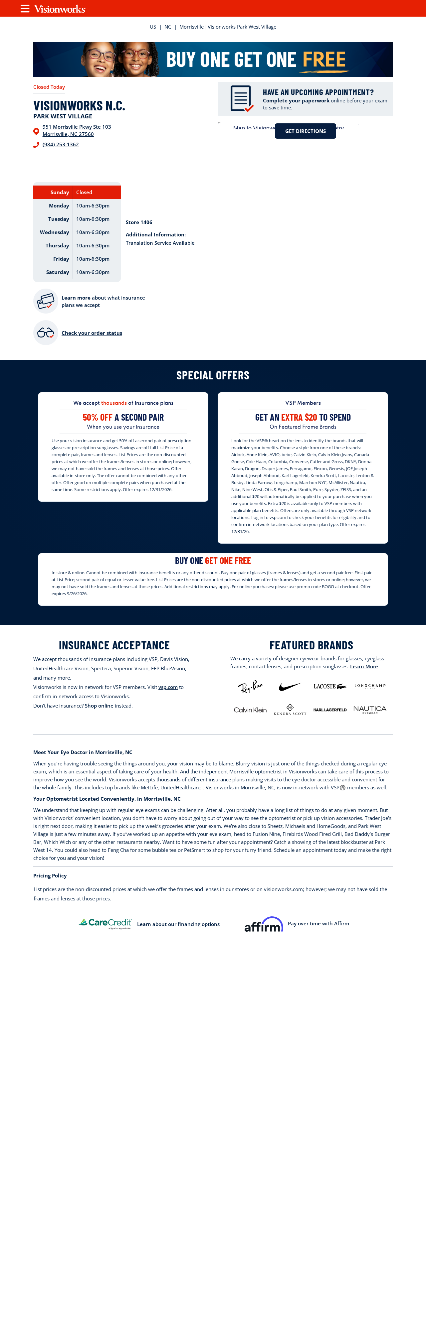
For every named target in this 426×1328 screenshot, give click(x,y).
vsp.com (168, 687)
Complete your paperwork (296, 100)
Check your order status (92, 333)
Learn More (364, 666)
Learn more (76, 297)
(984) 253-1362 (61, 144)
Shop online (99, 705)
